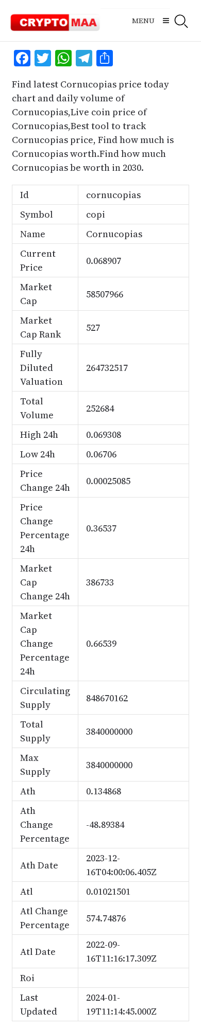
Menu (143, 20)
